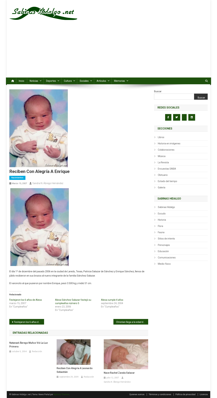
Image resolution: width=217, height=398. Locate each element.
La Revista (163, 162)
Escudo (162, 213)
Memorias (119, 81)
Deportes (51, 81)
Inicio (21, 81)
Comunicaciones (167, 257)
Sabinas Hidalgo (166, 207)
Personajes (164, 245)
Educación (163, 251)
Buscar (158, 91)
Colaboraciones (166, 149)
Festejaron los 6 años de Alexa (25, 299)
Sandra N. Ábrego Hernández (47, 183)
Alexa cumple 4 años (112, 299)
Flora (160, 226)
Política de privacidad (185, 394)
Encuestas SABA (167, 168)
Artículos (101, 81)
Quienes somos (136, 394)
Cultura (68, 81)
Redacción (37, 351)
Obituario (163, 175)
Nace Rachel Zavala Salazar (119, 372)
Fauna (161, 232)
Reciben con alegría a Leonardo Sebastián (75, 370)
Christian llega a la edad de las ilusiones (132, 322)
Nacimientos (17, 177)
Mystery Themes (61, 394)
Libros (161, 137)
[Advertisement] (108, 52)
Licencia (204, 394)
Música (161, 156)
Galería (161, 187)
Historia (162, 219)
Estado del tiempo (167, 181)
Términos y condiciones (160, 394)
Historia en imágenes (169, 143)
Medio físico (164, 263)
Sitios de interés (166, 238)
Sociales (84, 81)
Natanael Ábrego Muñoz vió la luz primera (28, 344)
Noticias (34, 81)
